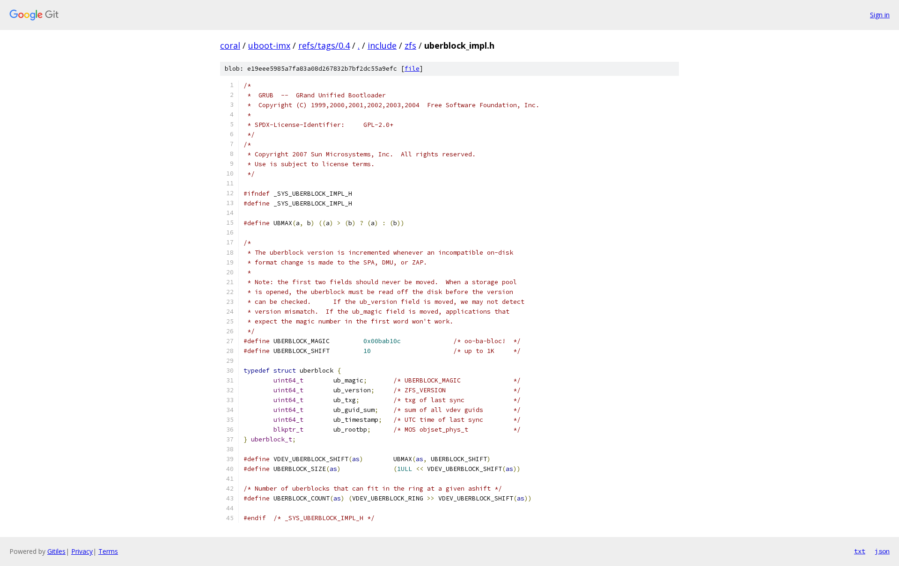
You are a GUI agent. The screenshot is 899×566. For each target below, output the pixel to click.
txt (859, 551)
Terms (108, 551)
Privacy (82, 551)
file (412, 69)
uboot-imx (269, 45)
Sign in (880, 14)
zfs (410, 45)
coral (230, 45)
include (382, 45)
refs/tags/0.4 (324, 45)
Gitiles (56, 551)
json (882, 551)
